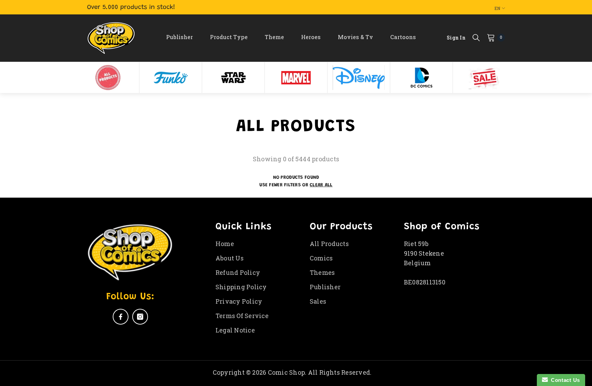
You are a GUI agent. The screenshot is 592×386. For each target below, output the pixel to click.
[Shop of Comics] (108, 77)
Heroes (311, 36)
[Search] (476, 37)
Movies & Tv (355, 36)
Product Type (229, 36)
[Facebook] (120, 317)
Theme (274, 36)
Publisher (179, 36)
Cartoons (403, 36)
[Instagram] (140, 317)
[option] (108, 77)
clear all (321, 185)
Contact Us (564, 380)
